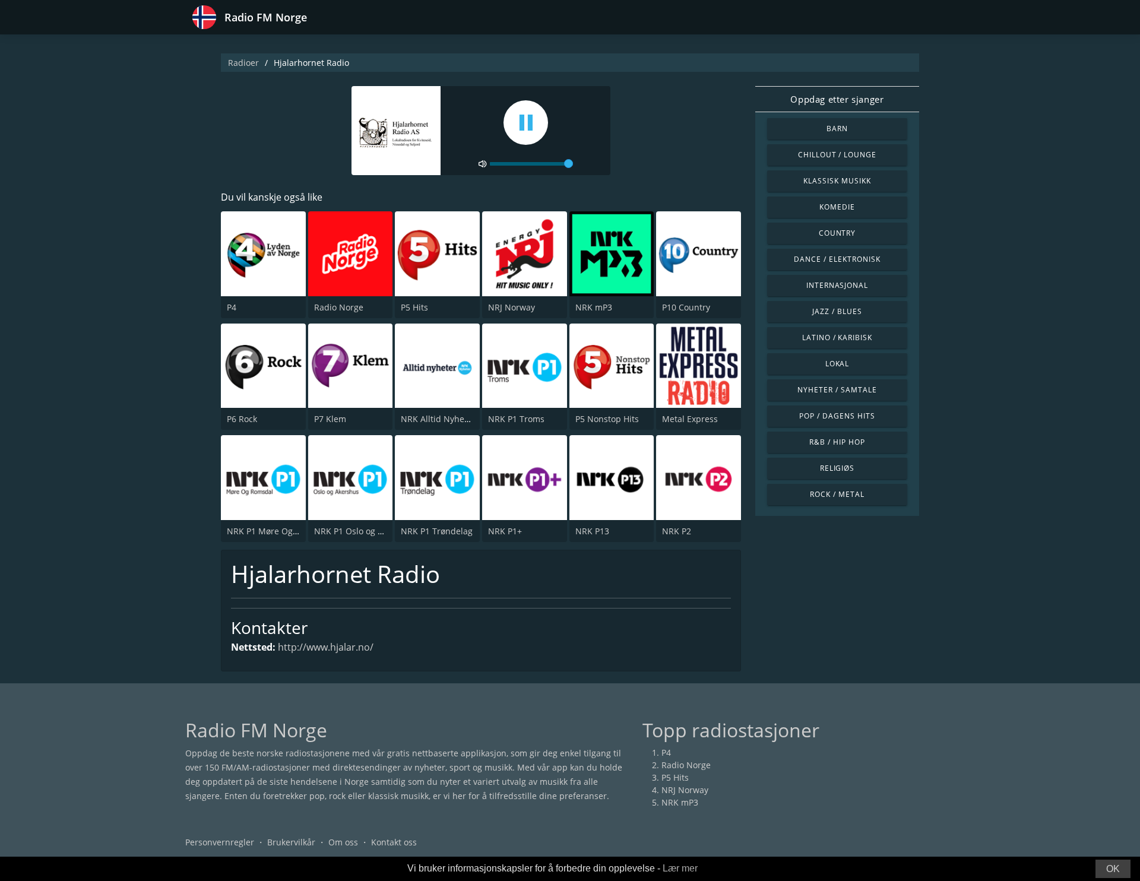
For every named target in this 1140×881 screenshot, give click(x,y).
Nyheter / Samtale (836, 390)
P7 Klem (330, 418)
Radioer (243, 62)
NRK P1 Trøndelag (437, 531)
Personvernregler (219, 842)
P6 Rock (242, 418)
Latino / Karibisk (837, 337)
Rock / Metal (837, 494)
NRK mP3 (593, 307)
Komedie (837, 207)
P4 (231, 307)
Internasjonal (837, 285)
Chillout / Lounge (837, 155)
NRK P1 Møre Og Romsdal (278, 531)
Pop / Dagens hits (837, 416)
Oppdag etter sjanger (837, 99)
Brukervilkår (291, 842)
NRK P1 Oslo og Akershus (364, 531)
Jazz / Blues (837, 311)
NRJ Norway (511, 307)
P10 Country (686, 307)
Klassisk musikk (836, 181)
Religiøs (837, 468)
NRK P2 (676, 531)
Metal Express (690, 418)
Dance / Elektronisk (837, 259)
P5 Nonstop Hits (607, 418)
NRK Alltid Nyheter (438, 418)
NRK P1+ (505, 531)
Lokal (837, 364)
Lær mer (680, 868)
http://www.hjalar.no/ (325, 647)
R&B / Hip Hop (836, 442)
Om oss (343, 842)
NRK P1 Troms (516, 418)
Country (837, 233)
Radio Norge (338, 307)
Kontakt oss (394, 842)
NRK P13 (592, 531)
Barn (837, 128)
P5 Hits (414, 307)
